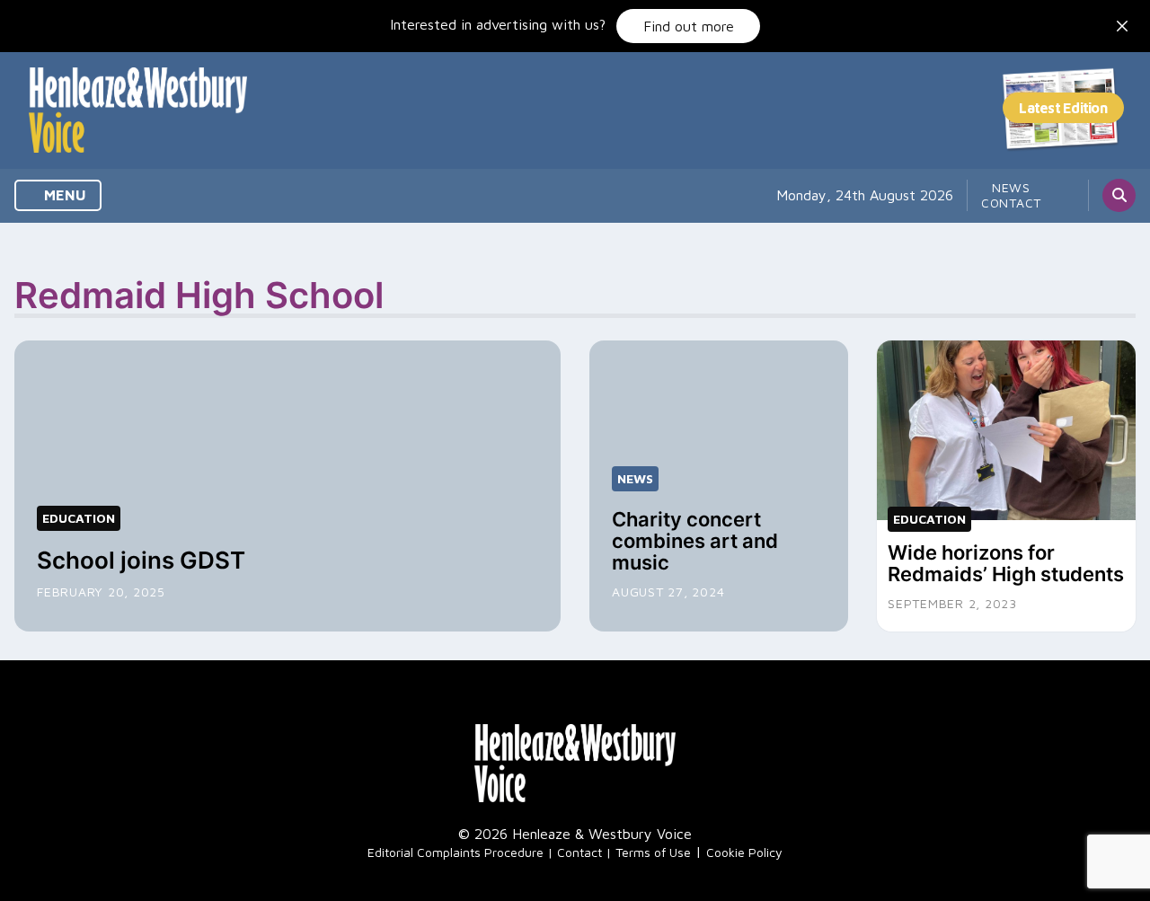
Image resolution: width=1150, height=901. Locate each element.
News (1011, 187)
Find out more (688, 26)
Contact (1011, 202)
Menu (63, 195)
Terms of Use (653, 852)
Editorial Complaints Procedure (455, 852)
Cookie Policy (744, 852)
